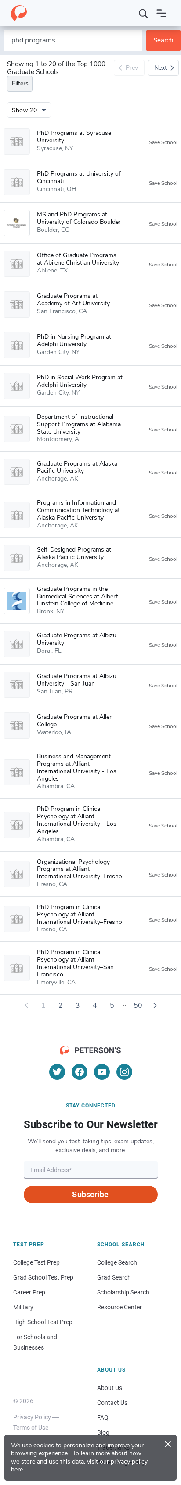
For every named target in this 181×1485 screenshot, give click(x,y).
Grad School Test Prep (43, 1277)
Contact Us (112, 1402)
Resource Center (119, 1307)
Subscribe (90, 1194)
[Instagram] (124, 1072)
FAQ (103, 1417)
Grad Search (114, 1277)
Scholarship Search (123, 1292)
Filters (20, 83)
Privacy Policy (32, 1417)
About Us (109, 1387)
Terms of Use (30, 1427)
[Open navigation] (161, 13)
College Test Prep (36, 1262)
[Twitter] (57, 1072)
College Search (117, 1262)
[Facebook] (79, 1072)
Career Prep (29, 1292)
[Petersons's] (19, 13)
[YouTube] (102, 1072)
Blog (103, 1432)
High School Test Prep (42, 1322)
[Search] (143, 13)
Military (23, 1307)
